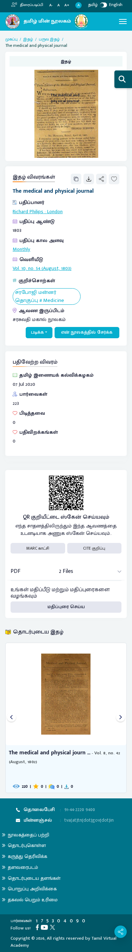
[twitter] (53, 927)
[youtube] (45, 927)
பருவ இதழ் (49, 39)
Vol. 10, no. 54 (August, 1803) (42, 268)
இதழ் (28, 39)
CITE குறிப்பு (94, 548)
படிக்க (37, 332)
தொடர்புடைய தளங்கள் (34, 878)
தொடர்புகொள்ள (27, 845)
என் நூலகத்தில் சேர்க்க (87, 332)
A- (51, 5)
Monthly (21, 249)
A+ (66, 5)
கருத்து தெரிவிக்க (27, 856)
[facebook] (38, 927)
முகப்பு (11, 39)
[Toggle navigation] (123, 21)
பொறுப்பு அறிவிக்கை (32, 888)
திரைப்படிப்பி (31, 5)
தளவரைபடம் (23, 867)
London (55, 212)
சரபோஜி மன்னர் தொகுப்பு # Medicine (39, 296)
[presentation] (11, 718)
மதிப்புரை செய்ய (66, 607)
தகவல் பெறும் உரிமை (33, 899)
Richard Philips (28, 212)
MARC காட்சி (37, 548)
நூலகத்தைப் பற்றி (28, 835)
